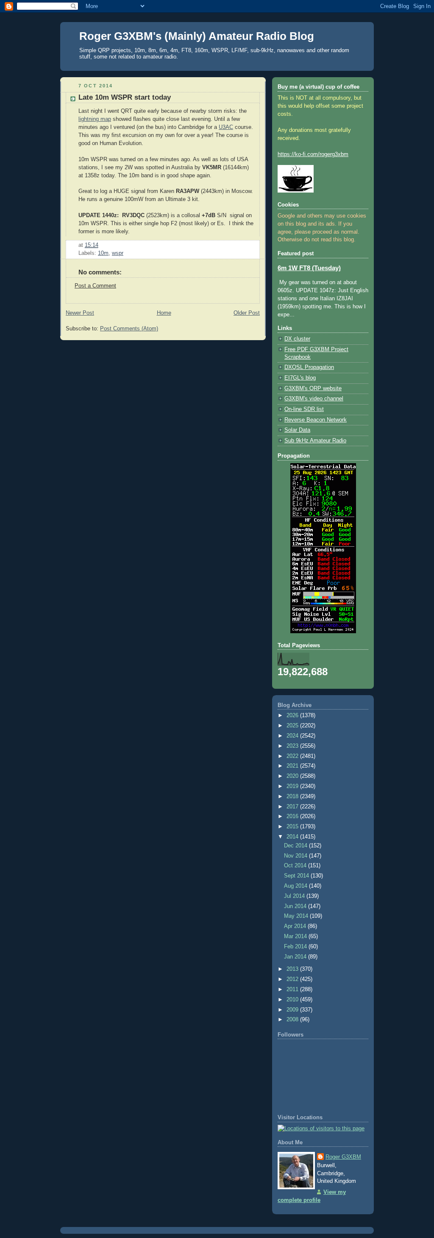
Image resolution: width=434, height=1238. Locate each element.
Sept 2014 (297, 876)
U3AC (226, 127)
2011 (293, 989)
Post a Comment (95, 286)
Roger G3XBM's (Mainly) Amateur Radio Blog (196, 36)
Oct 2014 (296, 866)
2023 (293, 746)
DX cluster (297, 339)
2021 (293, 766)
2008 (293, 1020)
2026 (293, 715)
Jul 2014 (295, 896)
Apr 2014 (296, 926)
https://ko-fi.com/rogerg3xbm (313, 154)
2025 (293, 726)
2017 (293, 807)
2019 (293, 786)
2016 (293, 816)
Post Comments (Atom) (129, 329)
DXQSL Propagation (309, 367)
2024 (293, 736)
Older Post (247, 313)
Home (164, 313)
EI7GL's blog (300, 378)
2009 (293, 1010)
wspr (117, 253)
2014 (293, 837)
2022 (293, 756)
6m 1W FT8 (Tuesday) (309, 268)
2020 (293, 776)
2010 (293, 1000)
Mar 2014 (296, 936)
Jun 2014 (296, 906)
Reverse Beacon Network (315, 420)
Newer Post (80, 313)
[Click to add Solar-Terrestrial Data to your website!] (323, 631)
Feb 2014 (296, 947)
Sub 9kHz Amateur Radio (315, 441)
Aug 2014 (296, 886)
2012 (293, 979)
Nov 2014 (296, 856)
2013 (293, 969)
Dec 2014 (296, 846)
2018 (293, 796)
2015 (293, 827)
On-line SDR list (304, 409)
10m (103, 253)
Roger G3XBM (343, 1157)
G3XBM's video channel (313, 399)
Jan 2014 (296, 957)
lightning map (94, 119)
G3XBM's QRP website (313, 388)
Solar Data (297, 430)
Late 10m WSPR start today (124, 97)
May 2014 (297, 916)
